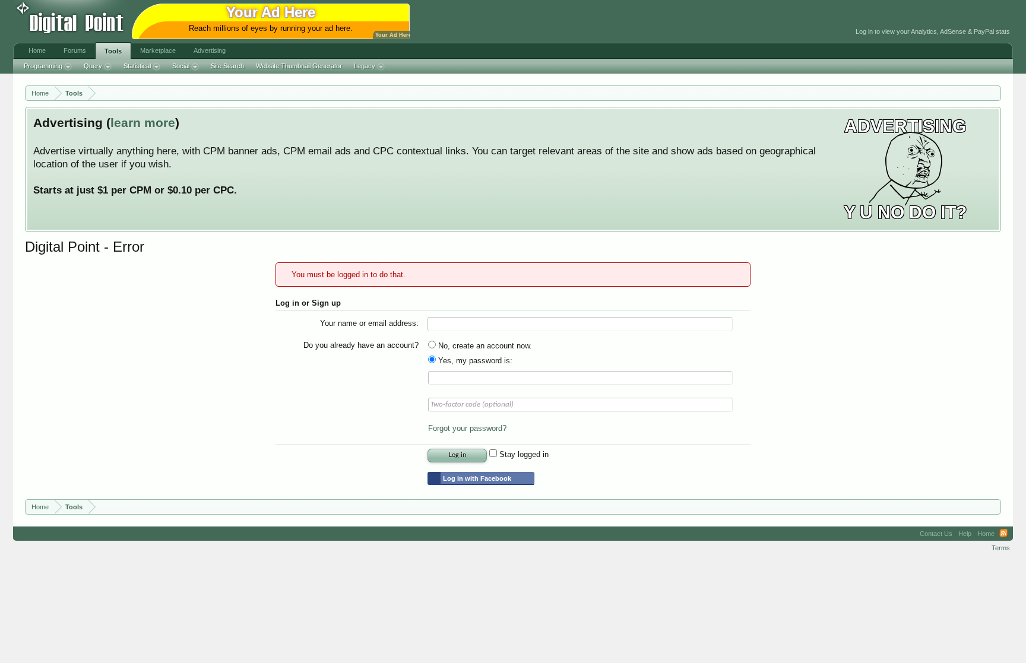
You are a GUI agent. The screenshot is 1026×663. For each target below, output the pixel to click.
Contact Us (936, 533)
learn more (142, 123)
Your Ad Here (393, 35)
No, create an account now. (484, 345)
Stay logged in (523, 454)
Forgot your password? (467, 428)
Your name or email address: (369, 323)
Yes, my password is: (474, 360)
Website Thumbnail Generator (299, 65)
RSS (1003, 533)
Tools (113, 51)
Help (964, 533)
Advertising (210, 50)
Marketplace (158, 50)
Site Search (227, 65)
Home (37, 50)
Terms (1001, 547)
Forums (75, 50)
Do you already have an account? (361, 345)
